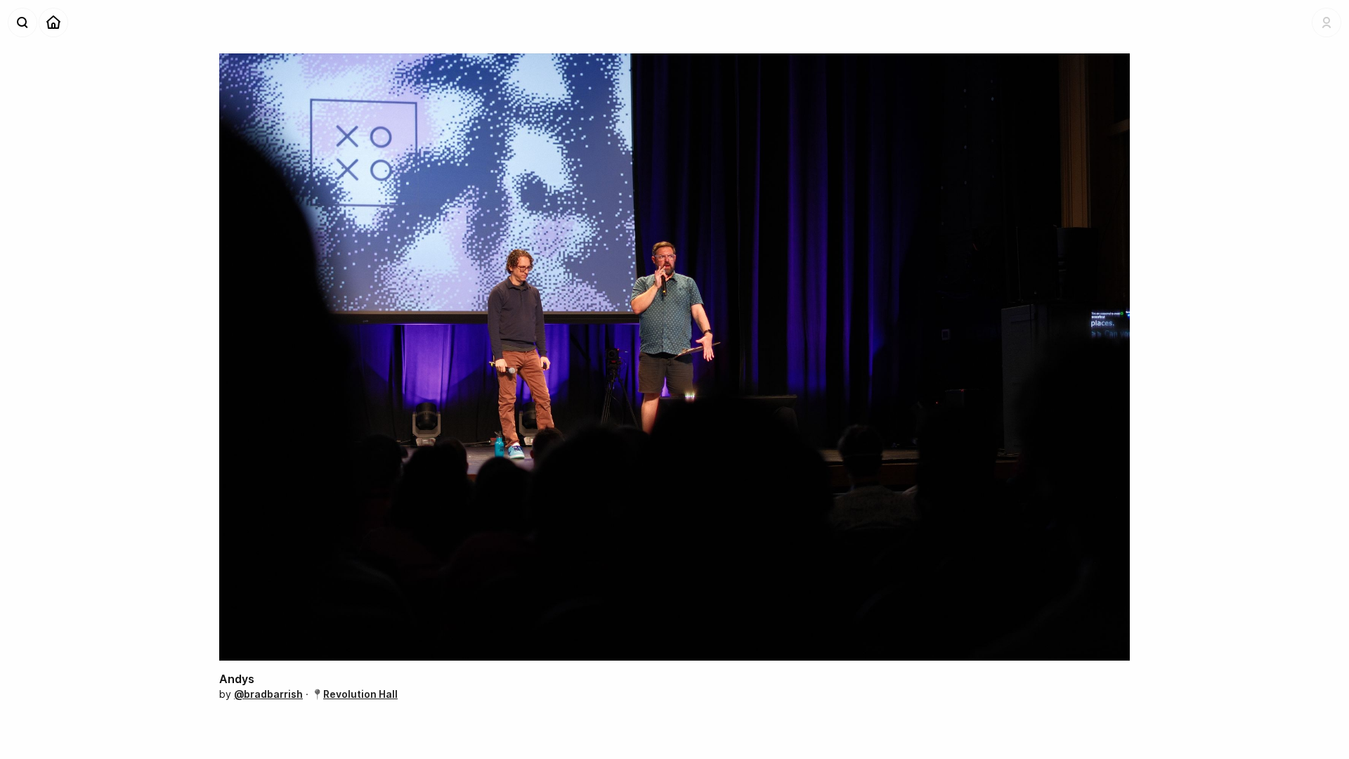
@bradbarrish (268, 694)
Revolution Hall (360, 694)
